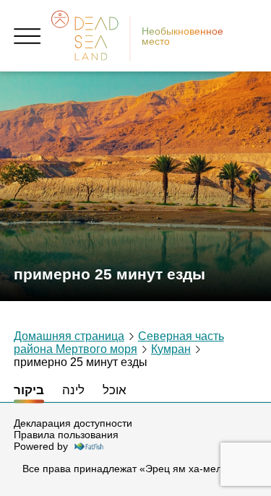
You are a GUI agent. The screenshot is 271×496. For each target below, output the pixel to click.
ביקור (29, 390)
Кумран (171, 349)
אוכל (114, 390)
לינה (73, 390)
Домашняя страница (69, 336)
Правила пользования (66, 434)
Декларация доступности (73, 423)
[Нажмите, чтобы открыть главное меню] (27, 36)
